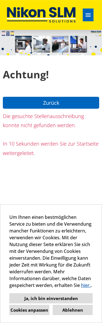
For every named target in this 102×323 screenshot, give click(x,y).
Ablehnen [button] (72, 310)
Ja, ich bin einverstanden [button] (51, 298)
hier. (86, 285)
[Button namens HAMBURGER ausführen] (88, 15)
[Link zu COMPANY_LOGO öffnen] (41, 15)
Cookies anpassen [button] (29, 310)
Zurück (51, 102)
